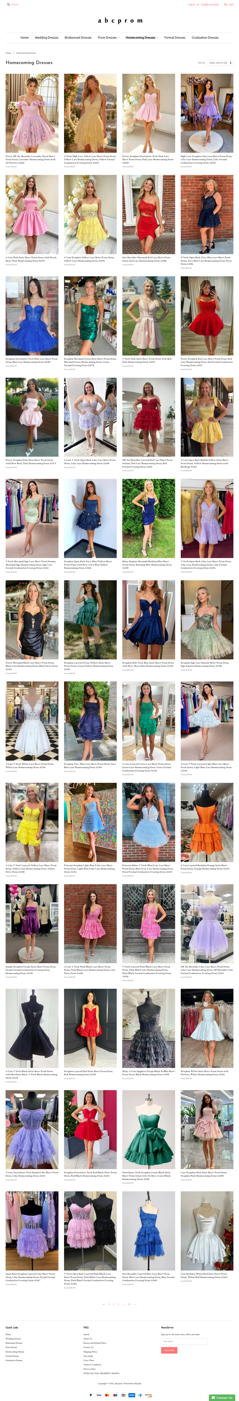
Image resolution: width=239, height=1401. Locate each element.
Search (86, 1334)
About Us (87, 1338)
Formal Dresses (174, 37)
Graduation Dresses (205, 37)
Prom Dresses (107, 37)
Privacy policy (89, 1369)
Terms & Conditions (92, 1364)
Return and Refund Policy (94, 1343)
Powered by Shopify (132, 1383)
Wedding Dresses (46, 37)
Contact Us (88, 1347)
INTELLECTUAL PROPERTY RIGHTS (101, 1373)
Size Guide (88, 1356)
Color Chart (88, 1360)
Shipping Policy (90, 1351)
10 (129, 1304)
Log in (191, 4)
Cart (231, 4)
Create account (210, 4)
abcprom (118, 1383)
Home (25, 37)
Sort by (201, 62)
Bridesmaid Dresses (78, 37)
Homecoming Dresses (141, 37)
